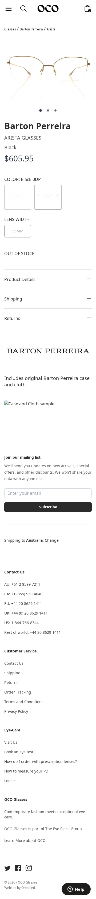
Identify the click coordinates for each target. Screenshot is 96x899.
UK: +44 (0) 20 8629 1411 (26, 613)
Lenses (10, 780)
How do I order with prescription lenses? (40, 761)
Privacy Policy (16, 711)
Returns (11, 682)
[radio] (17, 231)
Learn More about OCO (25, 840)
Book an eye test (18, 751)
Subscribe (48, 506)
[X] (7, 868)
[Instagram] (29, 868)
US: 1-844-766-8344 (21, 622)
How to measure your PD (26, 771)
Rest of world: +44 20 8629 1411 (32, 632)
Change (52, 540)
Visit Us (10, 742)
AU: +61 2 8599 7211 (22, 584)
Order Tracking (17, 692)
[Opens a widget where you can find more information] (76, 889)
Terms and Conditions (23, 701)
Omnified (28, 887)
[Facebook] (18, 868)
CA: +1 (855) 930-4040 (23, 593)
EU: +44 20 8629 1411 (23, 603)
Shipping (12, 672)
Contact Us (13, 663)
